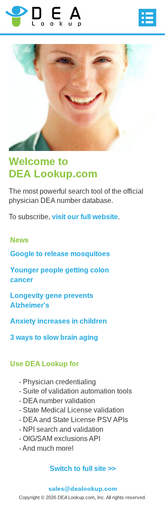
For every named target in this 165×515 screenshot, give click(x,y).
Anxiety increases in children (58, 321)
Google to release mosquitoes (60, 254)
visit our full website (85, 217)
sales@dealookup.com (82, 488)
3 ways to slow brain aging (54, 337)
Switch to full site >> (83, 468)
